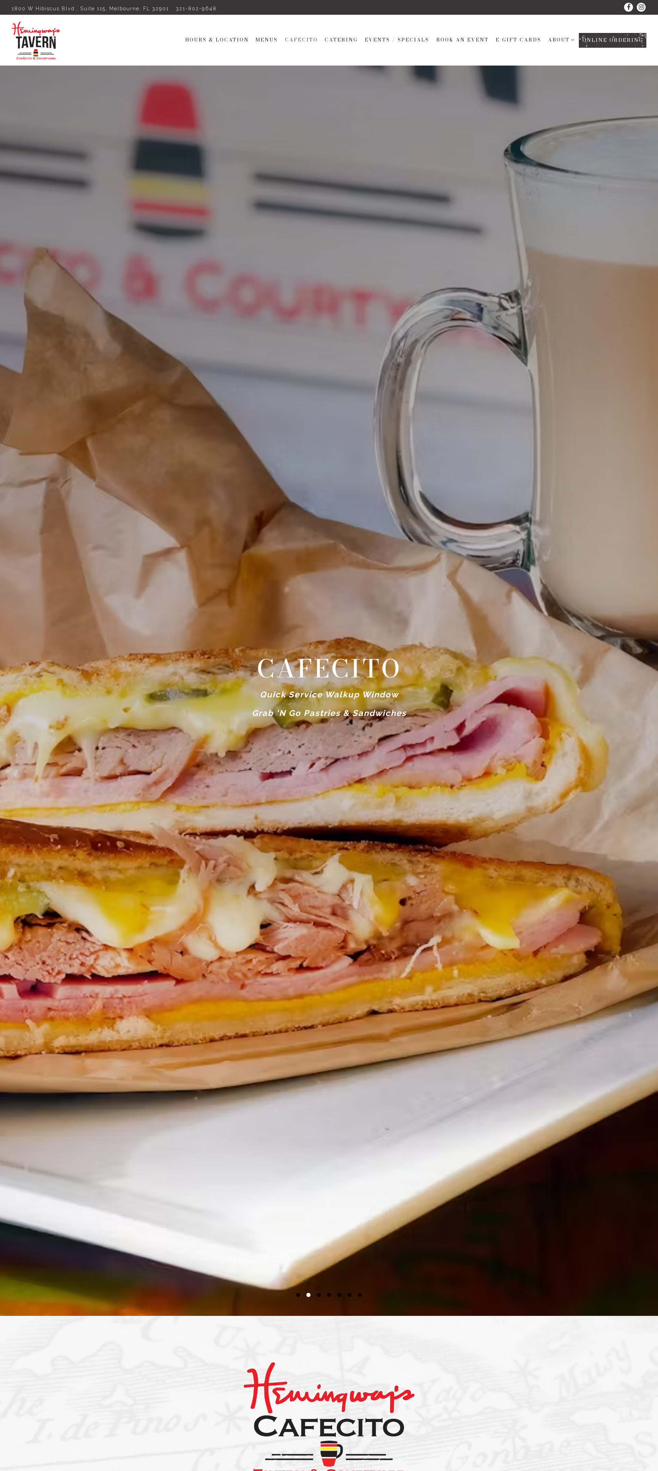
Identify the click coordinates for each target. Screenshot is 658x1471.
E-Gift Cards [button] (518, 40)
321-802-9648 (196, 8)
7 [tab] (359, 1295)
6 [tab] (349, 1295)
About (560, 40)
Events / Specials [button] (397, 40)
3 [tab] (318, 1295)
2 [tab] (308, 1295)
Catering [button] (341, 40)
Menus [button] (267, 40)
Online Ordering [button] (612, 40)
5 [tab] (339, 1295)
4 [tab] (329, 1295)
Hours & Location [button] (217, 40)
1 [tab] (298, 1295)
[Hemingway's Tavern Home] (39, 40)
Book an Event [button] (462, 40)
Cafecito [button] (301, 40)
